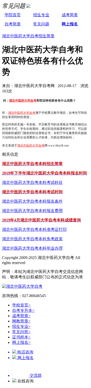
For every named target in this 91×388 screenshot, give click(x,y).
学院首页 (13, 15)
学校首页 (21, 305)
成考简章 (70, 15)
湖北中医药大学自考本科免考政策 (32, 239)
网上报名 (70, 24)
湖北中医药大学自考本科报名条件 (32, 201)
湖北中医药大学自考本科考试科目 (32, 182)
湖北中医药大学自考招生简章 (28, 36)
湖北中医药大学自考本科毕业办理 (32, 248)
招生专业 (41, 15)
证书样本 (21, 337)
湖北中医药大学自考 (22, 100)
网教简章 (21, 321)
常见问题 (41, 24)
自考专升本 (23, 310)
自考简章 (13, 24)
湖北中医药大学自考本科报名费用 (32, 210)
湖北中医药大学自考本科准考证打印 (34, 229)
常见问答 (21, 332)
